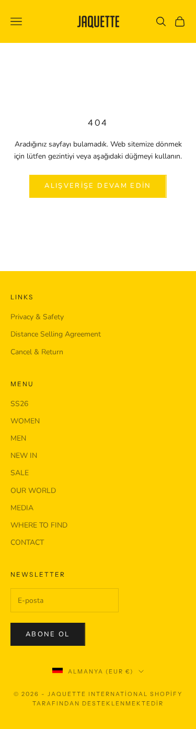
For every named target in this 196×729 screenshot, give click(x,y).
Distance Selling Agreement (55, 334)
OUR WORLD (33, 491)
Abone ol (48, 634)
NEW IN (23, 456)
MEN (18, 438)
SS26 (19, 404)
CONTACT (27, 542)
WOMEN (25, 421)
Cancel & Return (36, 352)
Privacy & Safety (37, 317)
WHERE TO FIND (38, 525)
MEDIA (21, 508)
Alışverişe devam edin (97, 185)
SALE (19, 473)
